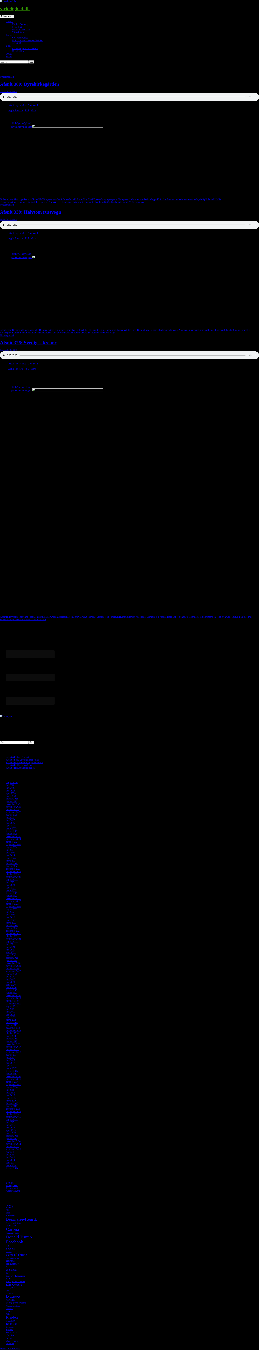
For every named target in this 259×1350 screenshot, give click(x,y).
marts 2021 (11, 955)
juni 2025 (10, 820)
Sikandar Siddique (233, 330)
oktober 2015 (12, 1114)
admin (14, 91)
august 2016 (12, 1087)
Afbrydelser (17, 617)
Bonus (9, 35)
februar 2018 (12, 1038)
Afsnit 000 (17, 43)
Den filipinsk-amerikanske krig (68, 330)
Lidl (7, 1290)
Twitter (10, 1335)
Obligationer (12, 202)
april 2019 (11, 1017)
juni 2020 (10, 979)
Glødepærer (123, 199)
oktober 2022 (12, 904)
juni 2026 (10, 788)
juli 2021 (10, 944)
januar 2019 (11, 1025)
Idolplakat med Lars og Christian (27, 40)
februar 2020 (12, 990)
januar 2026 (11, 801)
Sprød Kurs (11, 332)
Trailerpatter (67, 332)
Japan (8, 1267)
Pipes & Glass (55, 202)
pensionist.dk (30, 202)
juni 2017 (10, 1060)
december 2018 (13, 1028)
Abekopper (18, 199)
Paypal (204, 330)
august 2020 (12, 974)
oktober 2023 (12, 874)
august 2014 (12, 1152)
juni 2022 (10, 914)
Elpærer (97, 199)
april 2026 (11, 793)
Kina (8, 1278)
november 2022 (13, 901)
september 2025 (13, 812)
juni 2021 (10, 947)
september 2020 (13, 971)
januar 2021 (11, 960)
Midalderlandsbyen (13, 1306)
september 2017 (13, 1052)
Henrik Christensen (21, 29)
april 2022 (11, 920)
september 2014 (13, 1149)
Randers (211, 330)
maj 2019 (10, 1014)
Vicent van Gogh (107, 332)
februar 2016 (12, 1103)
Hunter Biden (125, 617)
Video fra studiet (20, 37)
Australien (11, 1215)
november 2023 (13, 871)
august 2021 (12, 941)
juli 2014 (10, 1154)
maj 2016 (10, 1095)
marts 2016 (11, 1100)
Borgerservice (50, 199)
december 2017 (13, 1044)
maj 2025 (10, 823)
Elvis (81, 617)
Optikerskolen (194, 330)
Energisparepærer (109, 199)
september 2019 (13, 1003)
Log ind (9, 1182)
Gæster (9, 21)
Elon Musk (88, 199)
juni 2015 (10, 1125)
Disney (76, 617)
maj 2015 (10, 1127)
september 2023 (13, 877)
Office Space (179, 617)
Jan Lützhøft (12, 1263)
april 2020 (11, 984)
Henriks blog (18, 51)
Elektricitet (94, 330)
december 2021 (13, 931)
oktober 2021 (12, 936)
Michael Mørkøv (146, 617)
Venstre (19, 619)
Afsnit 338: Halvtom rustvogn (30, 212)
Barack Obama (31, 199)
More (33, 110)
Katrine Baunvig (20, 24)
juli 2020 (10, 976)
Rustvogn (219, 330)
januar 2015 (11, 1138)
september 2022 (13, 906)
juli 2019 (10, 1009)
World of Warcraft (12, 1341)
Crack (70, 617)
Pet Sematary (42, 202)
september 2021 (13, 939)
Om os (9, 54)
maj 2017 (10, 1063)
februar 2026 (12, 798)
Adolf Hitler (6, 617)
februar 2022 (12, 925)
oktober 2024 (12, 842)
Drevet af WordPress (10, 1348)
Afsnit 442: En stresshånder (19, 765)
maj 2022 (10, 917)
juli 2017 (10, 1057)
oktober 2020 (12, 968)
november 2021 (13, 933)
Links (8, 45)
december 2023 (13, 868)
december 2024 (13, 836)
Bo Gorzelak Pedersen (13, 1223)
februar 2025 (12, 831)
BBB (40, 199)
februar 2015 (12, 1135)
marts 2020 (11, 987)
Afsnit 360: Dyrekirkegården (29, 84)
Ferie (7, 1246)
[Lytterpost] (6, 716)
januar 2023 (11, 895)
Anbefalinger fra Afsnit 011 (25, 48)
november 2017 (13, 1046)
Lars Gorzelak (14, 1284)
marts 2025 (11, 828)
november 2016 (13, 1079)
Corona (12, 1229)
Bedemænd (17, 330)
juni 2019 (10, 1011)
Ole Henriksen (192, 617)
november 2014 (13, 1144)
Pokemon (9, 1309)
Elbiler (86, 330)
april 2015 (11, 1130)
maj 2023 (10, 885)
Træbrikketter (79, 332)
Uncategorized (7, 76)
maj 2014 (10, 1160)
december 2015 (13, 1108)
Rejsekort (77, 202)
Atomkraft (38, 617)
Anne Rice (28, 617)
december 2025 (13, 804)
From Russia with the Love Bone (126, 330)
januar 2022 (11, 928)
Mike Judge (159, 617)
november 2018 (13, 1030)
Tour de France (11, 1332)
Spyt (233, 617)
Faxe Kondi (105, 330)
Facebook (14, 1241)
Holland (132, 199)
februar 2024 (12, 863)
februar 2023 (12, 893)
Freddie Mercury (111, 617)
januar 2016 (11, 1106)
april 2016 (11, 1098)
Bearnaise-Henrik (21, 1219)
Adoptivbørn (6, 330)
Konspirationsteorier (15, 1281)
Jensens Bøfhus (143, 199)
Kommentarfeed (13, 1188)
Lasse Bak (17, 27)
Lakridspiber (163, 330)
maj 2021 (10, 949)
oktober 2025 (12, 809)
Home (9, 56)
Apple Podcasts (15, 110)
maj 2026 (10, 790)
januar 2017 (11, 1073)
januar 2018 (11, 1041)
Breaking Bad (11, 1226)
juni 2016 (10, 1092)
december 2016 (13, 1076)
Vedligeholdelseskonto (118, 202)
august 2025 (12, 815)
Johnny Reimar (149, 330)
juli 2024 (10, 850)
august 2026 (12, 782)
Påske (8, 1314)
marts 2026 (11, 796)
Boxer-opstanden (31, 330)
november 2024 (13, 839)
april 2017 (11, 1065)
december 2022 (13, 898)
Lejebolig (200, 199)
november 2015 (13, 1111)
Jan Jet (135, 617)
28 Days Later (6, 199)
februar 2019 (12, 1022)
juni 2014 (10, 1157)
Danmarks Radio (12, 1233)
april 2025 (11, 825)
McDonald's (210, 199)
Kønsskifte (191, 199)
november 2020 (13, 966)
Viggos (132, 202)
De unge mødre (46, 330)
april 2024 (11, 858)
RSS (27, 110)
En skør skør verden (93, 617)
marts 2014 (11, 1165)
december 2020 (13, 963)
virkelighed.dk (15, 8)
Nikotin (169, 617)
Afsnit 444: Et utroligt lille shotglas (22, 759)
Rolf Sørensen (205, 617)
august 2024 (12, 847)
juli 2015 (10, 1122)
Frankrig (9, 1252)
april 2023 (11, 887)
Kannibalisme (179, 199)
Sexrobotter (10, 1327)
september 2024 (13, 844)
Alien (8, 1213)
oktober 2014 (12, 1146)
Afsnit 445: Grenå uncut (17, 757)
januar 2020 (11, 993)
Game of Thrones (17, 1255)
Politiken (9, 1311)
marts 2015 (11, 1133)
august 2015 (12, 1119)
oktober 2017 (12, 1049)
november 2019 (13, 998)
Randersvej (67, 202)
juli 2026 (10, 785)
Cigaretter (62, 617)
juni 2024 (10, 852)
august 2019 (12, 1006)
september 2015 (13, 1117)
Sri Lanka (86, 202)
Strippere (40, 332)
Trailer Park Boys (53, 332)
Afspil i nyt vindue (17, 105)
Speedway (9, 1330)
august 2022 (12, 909)
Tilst (106, 202)
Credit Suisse (63, 199)
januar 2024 (11, 866)
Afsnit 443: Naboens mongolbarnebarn (24, 762)
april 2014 (11, 1162)
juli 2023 (10, 882)
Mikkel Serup (18, 32)
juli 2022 (10, 912)
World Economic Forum (34, 619)
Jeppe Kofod (157, 199)
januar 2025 (11, 833)
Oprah (21, 202)
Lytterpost (13, 1296)
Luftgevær (9, 1293)
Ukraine (9, 1338)
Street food (31, 332)
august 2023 (12, 879)
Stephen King (97, 202)
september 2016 (13, 1084)
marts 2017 (11, 1068)
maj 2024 (10, 855)
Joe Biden (168, 199)
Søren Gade (225, 617)
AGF (9, 1206)
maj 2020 (10, 982)
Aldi (8, 1210)
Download (33, 105)
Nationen (183, 330)
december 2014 (13, 1141)
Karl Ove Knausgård (15, 1276)
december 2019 (13, 995)
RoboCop (11, 1323)
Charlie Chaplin (50, 617)
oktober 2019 (12, 1001)
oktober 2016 (12, 1082)
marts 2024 (11, 860)
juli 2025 (10, 817)
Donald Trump (76, 199)
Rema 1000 (10, 1321)
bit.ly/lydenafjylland (21, 123)
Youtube (10, 1343)
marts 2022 (11, 922)
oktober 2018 (12, 1033)
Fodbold (10, 1248)
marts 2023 (11, 890)
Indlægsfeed (12, 1185)
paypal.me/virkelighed (21, 127)
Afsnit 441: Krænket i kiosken (20, 768)
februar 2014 (12, 1168)
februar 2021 (12, 957)
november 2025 (13, 806)
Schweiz (216, 617)
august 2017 (12, 1055)
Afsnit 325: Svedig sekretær (28, 342)
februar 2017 (12, 1071)
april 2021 (11, 952)
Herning (10, 1260)
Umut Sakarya (92, 332)
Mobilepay (174, 330)
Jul (7, 1272)
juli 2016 (10, 1090)
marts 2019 (11, 1019)
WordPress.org (13, 1191)
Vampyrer (11, 619)
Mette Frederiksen (16, 1302)
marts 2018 (11, 1036)
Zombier (140, 202)
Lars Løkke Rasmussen (14, 1288)
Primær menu (7, 16)
